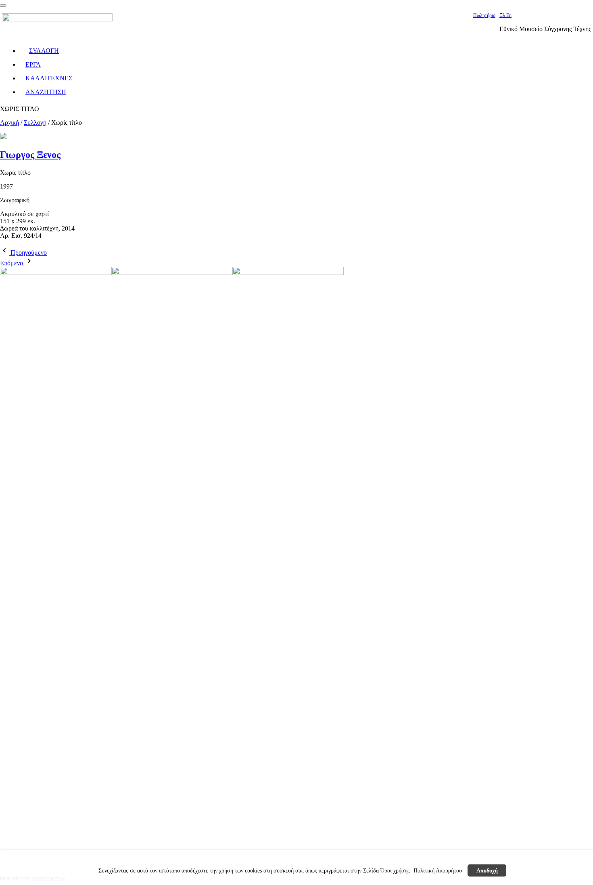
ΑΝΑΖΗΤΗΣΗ (45, 91)
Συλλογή (35, 122)
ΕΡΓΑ (33, 64)
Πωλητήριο (484, 15)
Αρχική (9, 122)
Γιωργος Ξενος (30, 154)
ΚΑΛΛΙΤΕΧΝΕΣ (48, 78)
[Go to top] (3, 5)
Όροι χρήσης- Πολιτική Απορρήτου (421, 870)
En (509, 15)
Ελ (502, 15)
